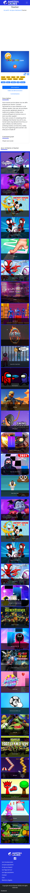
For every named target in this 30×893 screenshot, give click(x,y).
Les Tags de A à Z (7, 870)
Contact (4, 875)
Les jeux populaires (8, 865)
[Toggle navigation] (27, 2)
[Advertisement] (15, 32)
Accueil (6, 10)
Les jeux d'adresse (15, 10)
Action (8, 77)
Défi (18, 77)
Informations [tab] (15, 87)
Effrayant (4, 79)
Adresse (15, 79)
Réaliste (22, 77)
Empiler (10, 79)
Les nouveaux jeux (7, 862)
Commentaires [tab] (15, 94)
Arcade (3, 77)
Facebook (4, 891)
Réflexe (21, 79)
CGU (3, 877)
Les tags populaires (8, 872)
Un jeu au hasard (7, 867)
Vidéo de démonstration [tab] (15, 90)
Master (13, 77)
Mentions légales (7, 880)
